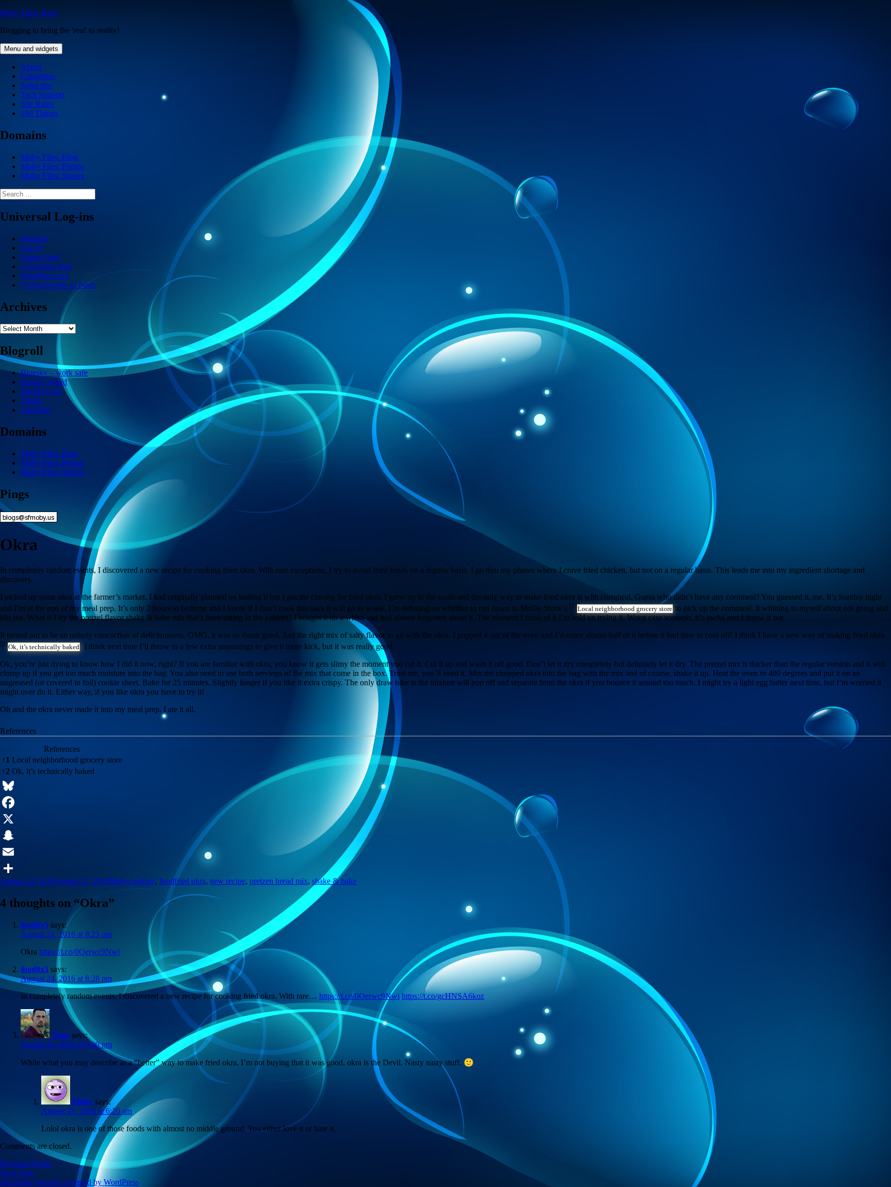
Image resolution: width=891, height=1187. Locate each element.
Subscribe (37, 85)
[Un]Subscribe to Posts (58, 285)
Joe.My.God (41, 391)
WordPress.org (45, 275)
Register (34, 238)
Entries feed (40, 257)
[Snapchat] (445, 835)
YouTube (36, 409)
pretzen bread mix (279, 881)
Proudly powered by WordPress (87, 1182)
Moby (119, 881)
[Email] (445, 852)
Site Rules (37, 104)
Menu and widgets (31, 49)
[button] (573, 608)
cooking (142, 881)
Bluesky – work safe (54, 372)
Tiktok (31, 400)
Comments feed (46, 266)
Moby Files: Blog (28, 12)
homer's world (44, 381)
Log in (31, 247)
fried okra (190, 881)
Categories (38, 76)
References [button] (18, 731)
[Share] (445, 868)
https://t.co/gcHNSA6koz (443, 996)
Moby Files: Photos (52, 166)
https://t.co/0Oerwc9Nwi (79, 951)
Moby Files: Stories (52, 175)
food (166, 881)
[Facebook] (445, 802)
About (31, 66)
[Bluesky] (445, 786)
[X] (445, 819)
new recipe (227, 881)
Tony (61, 1035)
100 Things (39, 113)
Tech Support (42, 94)
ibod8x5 (34, 924)
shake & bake (334, 881)
